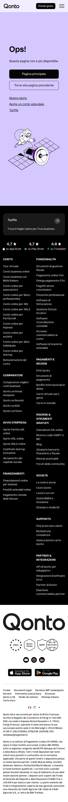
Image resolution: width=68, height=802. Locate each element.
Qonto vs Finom (12, 411)
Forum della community (50, 463)
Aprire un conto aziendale (26, 104)
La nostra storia (46, 482)
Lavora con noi (45, 493)
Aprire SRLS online (14, 443)
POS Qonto (43, 370)
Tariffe (13, 110)
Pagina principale (34, 74)
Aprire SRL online (13, 438)
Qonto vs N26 (11, 405)
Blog (39, 444)
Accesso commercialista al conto (47, 335)
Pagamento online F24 (50, 275)
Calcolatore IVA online (49, 429)
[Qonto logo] (11, 6)
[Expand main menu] (61, 6)
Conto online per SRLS (16, 309)
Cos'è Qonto (43, 487)
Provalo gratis (45, 6)
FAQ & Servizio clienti (49, 525)
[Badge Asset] (26, 660)
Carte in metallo (46, 403)
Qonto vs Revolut (13, 400)
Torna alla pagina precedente (34, 85)
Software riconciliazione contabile (45, 322)
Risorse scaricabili (47, 458)
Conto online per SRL (16, 304)
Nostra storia (18, 98)
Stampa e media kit (48, 507)
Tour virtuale (11, 266)
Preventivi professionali (50, 294)
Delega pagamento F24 (50, 280)
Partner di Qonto (46, 584)
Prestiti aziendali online (17, 489)
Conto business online (16, 271)
